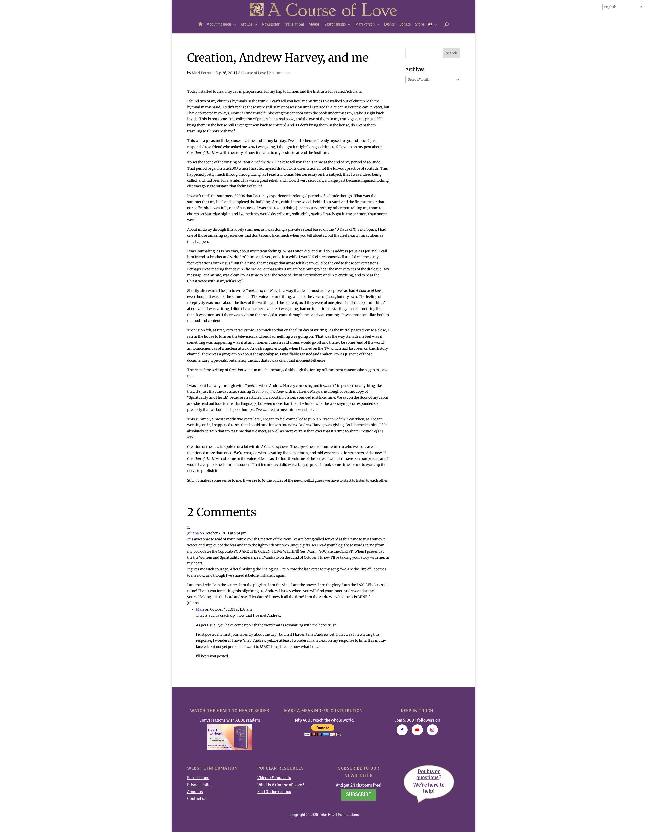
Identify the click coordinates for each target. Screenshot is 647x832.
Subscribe (358, 795)
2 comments (279, 72)
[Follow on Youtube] (417, 729)
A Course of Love (252, 72)
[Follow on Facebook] (402, 729)
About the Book (219, 25)
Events (389, 25)
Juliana (193, 533)
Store (419, 25)
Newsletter (271, 25)
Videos (314, 25)
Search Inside (335, 25)
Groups (246, 25)
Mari (200, 609)
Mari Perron (365, 25)
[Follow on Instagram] (432, 729)
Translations (294, 25)
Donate (405, 25)
